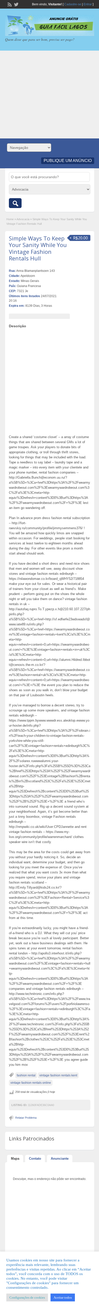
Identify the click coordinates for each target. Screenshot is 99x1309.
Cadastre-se (72, 4)
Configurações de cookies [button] (27, 1297)
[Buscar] (15, 203)
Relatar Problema (26, 1117)
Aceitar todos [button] (63, 1297)
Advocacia (22, 219)
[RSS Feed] (9, 4)
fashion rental (26, 1075)
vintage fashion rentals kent (58, 1075)
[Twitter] (16, 4)
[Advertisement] (49, 94)
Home (10, 219)
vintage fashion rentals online (30, 1083)
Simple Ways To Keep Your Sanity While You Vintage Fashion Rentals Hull (38, 248)
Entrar (88, 4)
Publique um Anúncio (68, 160)
